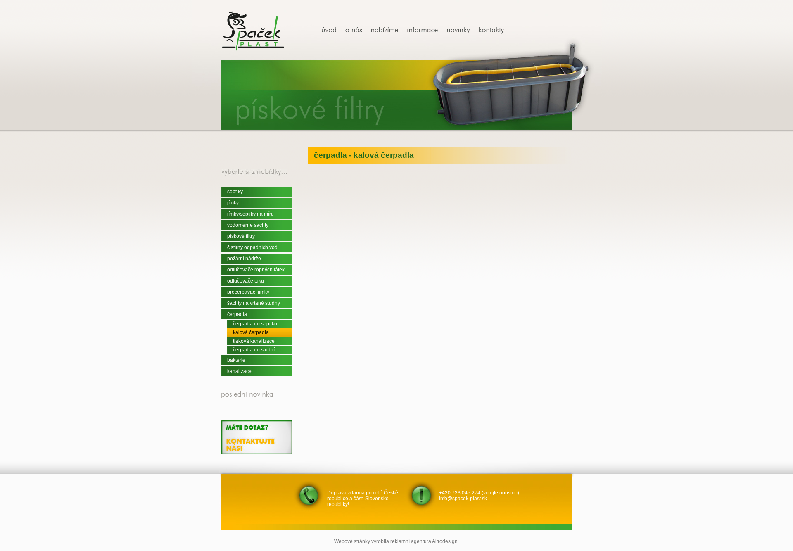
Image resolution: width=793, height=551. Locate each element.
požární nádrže (244, 258)
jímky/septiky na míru (250, 214)
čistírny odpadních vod (252, 247)
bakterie (236, 360)
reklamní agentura (410, 541)
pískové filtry (241, 236)
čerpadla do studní (254, 350)
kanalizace (239, 371)
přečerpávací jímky (248, 292)
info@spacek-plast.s (461, 498)
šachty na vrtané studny (253, 303)
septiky (235, 192)
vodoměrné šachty (247, 225)
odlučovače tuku (245, 281)
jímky (233, 203)
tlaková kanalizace (254, 341)
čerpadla (237, 314)
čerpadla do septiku (255, 324)
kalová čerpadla (251, 332)
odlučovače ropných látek (256, 270)
